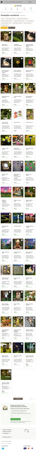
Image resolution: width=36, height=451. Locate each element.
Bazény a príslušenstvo (28, 23)
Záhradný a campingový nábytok (6, 20)
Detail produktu (10, 54)
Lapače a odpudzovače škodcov (19, 20)
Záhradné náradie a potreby (10, 18)
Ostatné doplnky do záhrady (17, 23)
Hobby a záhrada (8, 12)
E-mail (12, 416)
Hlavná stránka (3, 12)
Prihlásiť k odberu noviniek (15, 419)
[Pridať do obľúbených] (10, 32)
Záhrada (13, 12)
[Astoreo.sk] (18, 6)
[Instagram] (28, 432)
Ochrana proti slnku (4, 25)
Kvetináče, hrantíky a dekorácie (22, 18)
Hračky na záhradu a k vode (6, 23)
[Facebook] (25, 432)
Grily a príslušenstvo (30, 20)
